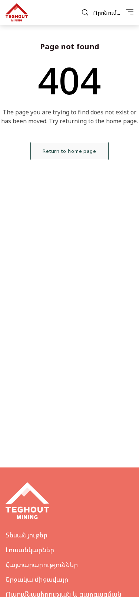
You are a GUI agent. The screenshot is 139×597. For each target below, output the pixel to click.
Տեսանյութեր (26, 534)
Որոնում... (106, 13)
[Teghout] (17, 12)
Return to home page (69, 151)
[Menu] (129, 12)
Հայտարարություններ (42, 564)
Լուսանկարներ (30, 549)
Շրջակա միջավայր (37, 579)
